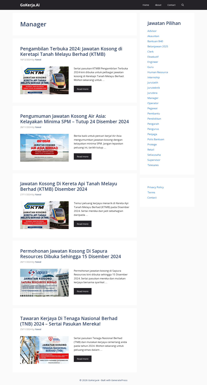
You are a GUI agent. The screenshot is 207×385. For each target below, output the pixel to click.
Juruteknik (153, 87)
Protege (152, 144)
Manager (152, 98)
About (158, 4)
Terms (151, 192)
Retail (150, 149)
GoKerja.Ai (30, 4)
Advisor (152, 31)
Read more (82, 88)
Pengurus (153, 129)
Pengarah (153, 124)
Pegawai (152, 108)
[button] (183, 5)
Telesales (153, 165)
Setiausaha (154, 154)
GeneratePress (119, 380)
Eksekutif (153, 56)
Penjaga (152, 134)
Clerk (150, 51)
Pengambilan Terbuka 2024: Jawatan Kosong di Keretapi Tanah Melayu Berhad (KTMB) (71, 51)
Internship (153, 77)
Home (146, 4)
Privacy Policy (155, 187)
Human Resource (157, 72)
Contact (171, 4)
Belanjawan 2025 (157, 46)
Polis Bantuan (155, 139)
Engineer (152, 62)
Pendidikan (154, 118)
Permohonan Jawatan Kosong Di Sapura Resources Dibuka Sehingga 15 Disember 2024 (70, 253)
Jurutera (152, 93)
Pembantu (153, 113)
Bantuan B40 (155, 41)
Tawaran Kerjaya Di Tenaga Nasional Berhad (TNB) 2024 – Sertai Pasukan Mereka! (68, 321)
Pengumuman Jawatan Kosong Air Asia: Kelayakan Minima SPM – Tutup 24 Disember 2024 (74, 119)
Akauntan (153, 36)
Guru (150, 67)
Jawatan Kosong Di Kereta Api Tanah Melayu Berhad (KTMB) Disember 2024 (68, 186)
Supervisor (153, 160)
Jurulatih (152, 82)
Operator (153, 103)
